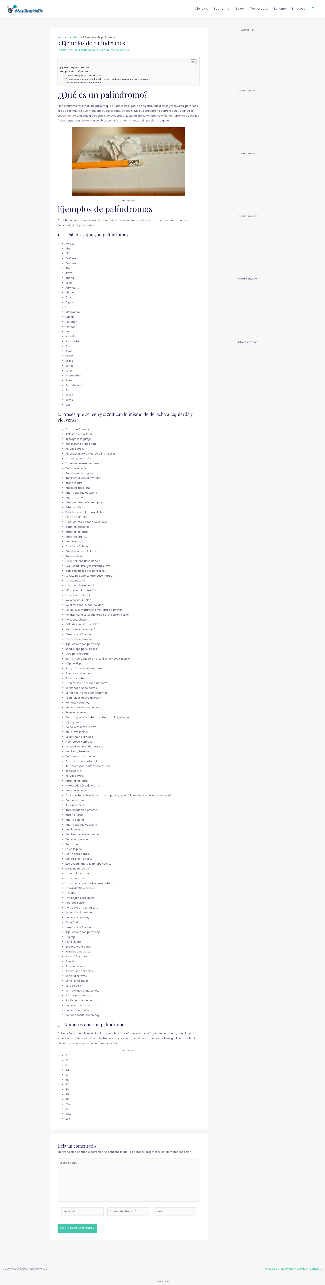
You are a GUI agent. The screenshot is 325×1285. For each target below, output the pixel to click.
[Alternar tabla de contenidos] (191, 62)
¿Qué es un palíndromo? (74, 67)
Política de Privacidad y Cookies (286, 1269)
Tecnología (259, 8)
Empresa (298, 8)
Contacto (315, 1269)
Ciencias (201, 8)
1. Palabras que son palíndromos (82, 75)
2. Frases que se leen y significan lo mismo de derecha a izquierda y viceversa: (107, 79)
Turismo (280, 8)
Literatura (64, 50)
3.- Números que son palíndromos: (82, 82)
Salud (239, 8)
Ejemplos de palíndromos (75, 71)
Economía (221, 8)
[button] (313, 9)
